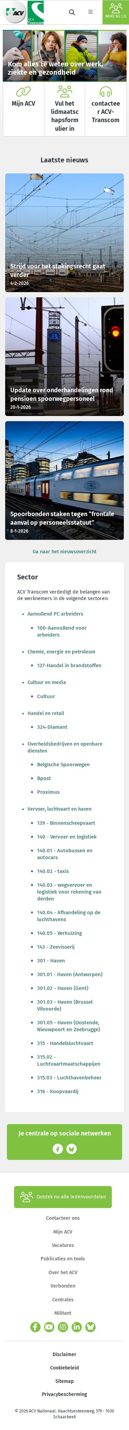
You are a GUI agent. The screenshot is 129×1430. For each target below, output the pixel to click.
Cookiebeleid (64, 1368)
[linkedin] (77, 1327)
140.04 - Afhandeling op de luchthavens (68, 915)
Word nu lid (115, 16)
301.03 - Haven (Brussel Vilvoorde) (65, 1005)
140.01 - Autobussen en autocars (65, 854)
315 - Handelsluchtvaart (65, 1043)
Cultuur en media (47, 682)
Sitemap (64, 1381)
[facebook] (35, 1327)
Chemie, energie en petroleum (61, 652)
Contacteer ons (63, 1218)
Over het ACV (63, 1273)
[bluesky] (90, 1327)
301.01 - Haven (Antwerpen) (70, 974)
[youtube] (49, 1327)
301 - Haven (51, 961)
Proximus (48, 792)
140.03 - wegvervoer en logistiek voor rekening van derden (69, 892)
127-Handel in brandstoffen (69, 665)
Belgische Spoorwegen (63, 764)
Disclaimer (64, 1354)
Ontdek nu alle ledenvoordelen (71, 1197)
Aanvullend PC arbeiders (55, 614)
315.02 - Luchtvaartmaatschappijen (68, 1060)
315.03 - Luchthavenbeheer (69, 1078)
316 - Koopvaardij (57, 1091)
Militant (62, 1313)
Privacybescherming (64, 1394)
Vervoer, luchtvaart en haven (60, 809)
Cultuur (46, 696)
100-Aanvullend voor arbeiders (62, 631)
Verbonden (63, 1286)
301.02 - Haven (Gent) (62, 988)
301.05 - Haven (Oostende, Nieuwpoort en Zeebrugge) (68, 1026)
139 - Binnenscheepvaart (66, 823)
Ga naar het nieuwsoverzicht (64, 552)
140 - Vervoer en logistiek (67, 837)
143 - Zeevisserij (56, 947)
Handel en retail (46, 713)
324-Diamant (52, 727)
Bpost (44, 778)
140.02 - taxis (53, 871)
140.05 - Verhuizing (59, 933)
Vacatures (63, 1245)
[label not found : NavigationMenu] (90, 12)
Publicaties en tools (63, 1259)
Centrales (63, 1300)
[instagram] (63, 1327)
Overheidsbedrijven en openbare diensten (65, 747)
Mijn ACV (62, 1232)
